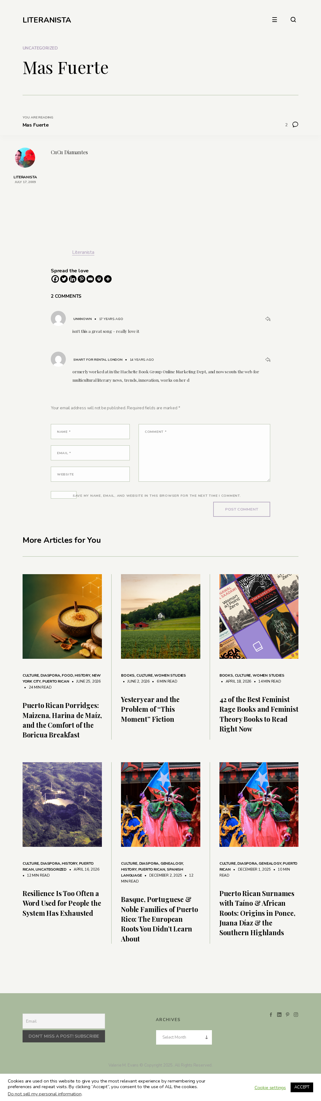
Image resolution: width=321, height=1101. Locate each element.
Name (64, 431)
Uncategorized (40, 48)
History (82, 675)
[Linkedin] (72, 279)
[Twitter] (64, 279)
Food (67, 675)
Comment (156, 431)
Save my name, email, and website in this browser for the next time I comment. (157, 495)
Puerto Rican (55, 681)
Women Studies (170, 675)
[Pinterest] (81, 279)
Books (127, 675)
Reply (267, 319)
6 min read (163, 681)
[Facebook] (55, 279)
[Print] (99, 279)
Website (65, 474)
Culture (31, 675)
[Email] (90, 279)
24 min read (37, 687)
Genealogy (171, 863)
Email (64, 453)
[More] (108, 279)
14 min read (266, 681)
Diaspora (50, 675)
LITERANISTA (47, 20)
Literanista (83, 252)
